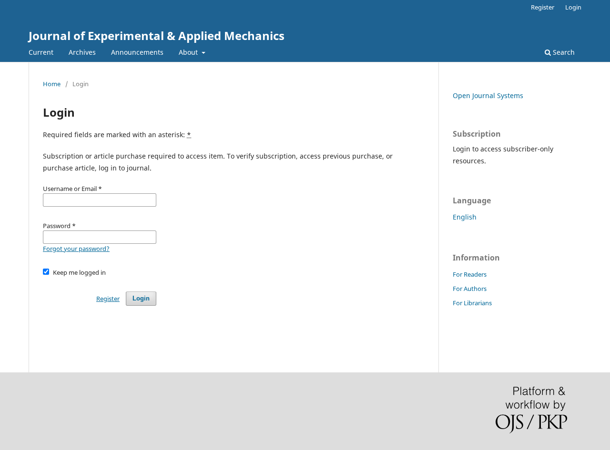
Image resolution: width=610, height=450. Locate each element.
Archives (82, 52)
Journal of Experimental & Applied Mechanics (157, 35)
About (189, 52)
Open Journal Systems (488, 95)
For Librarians (472, 303)
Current (41, 52)
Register (542, 7)
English (465, 216)
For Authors (470, 288)
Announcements (137, 52)
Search (563, 52)
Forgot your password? (76, 248)
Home (52, 84)
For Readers (470, 274)
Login (573, 7)
